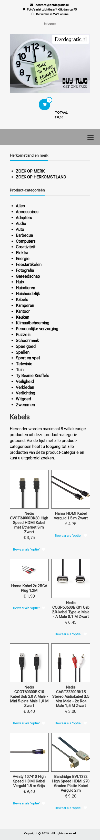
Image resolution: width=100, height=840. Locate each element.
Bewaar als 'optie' (26, 549)
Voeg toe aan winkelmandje (34, 504)
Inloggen (50, 23)
